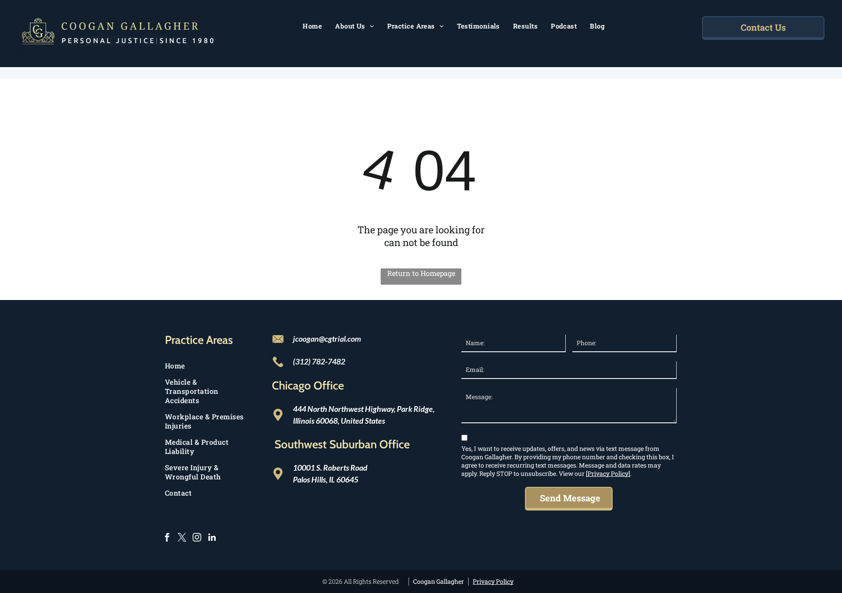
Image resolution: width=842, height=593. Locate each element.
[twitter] (182, 538)
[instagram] (196, 538)
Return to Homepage (421, 273)
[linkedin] (211, 538)
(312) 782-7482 (319, 361)
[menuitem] (312, 25)
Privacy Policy (493, 581)
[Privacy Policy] (608, 473)
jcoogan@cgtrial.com (327, 338)
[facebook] (167, 538)
